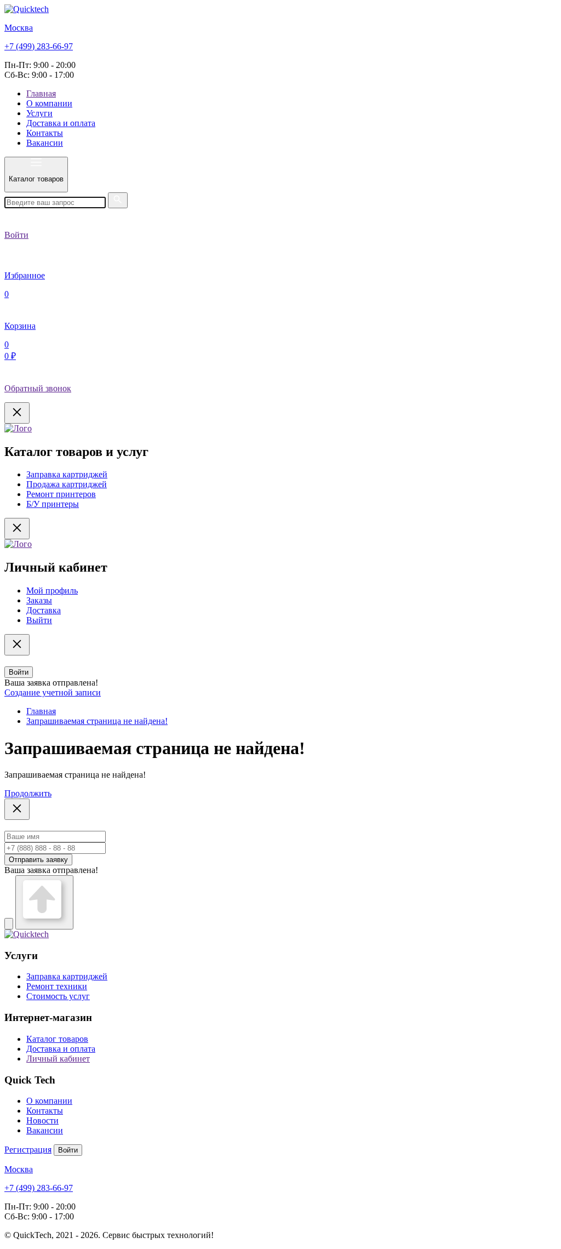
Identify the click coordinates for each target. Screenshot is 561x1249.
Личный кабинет (58, 1058)
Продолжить (27, 793)
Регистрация (27, 1149)
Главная (41, 93)
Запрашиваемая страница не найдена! (97, 721)
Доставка (43, 610)
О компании (49, 103)
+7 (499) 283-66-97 (38, 46)
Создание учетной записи (52, 692)
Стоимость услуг (58, 996)
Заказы (39, 600)
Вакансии (44, 142)
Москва (18, 27)
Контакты (44, 133)
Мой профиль (52, 590)
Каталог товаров (57, 1038)
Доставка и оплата (60, 123)
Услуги (39, 113)
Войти (18, 672)
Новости (42, 1120)
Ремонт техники (56, 986)
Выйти (39, 620)
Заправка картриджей (66, 474)
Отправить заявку (38, 860)
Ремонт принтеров (61, 494)
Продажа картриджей (66, 484)
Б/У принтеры (52, 504)
